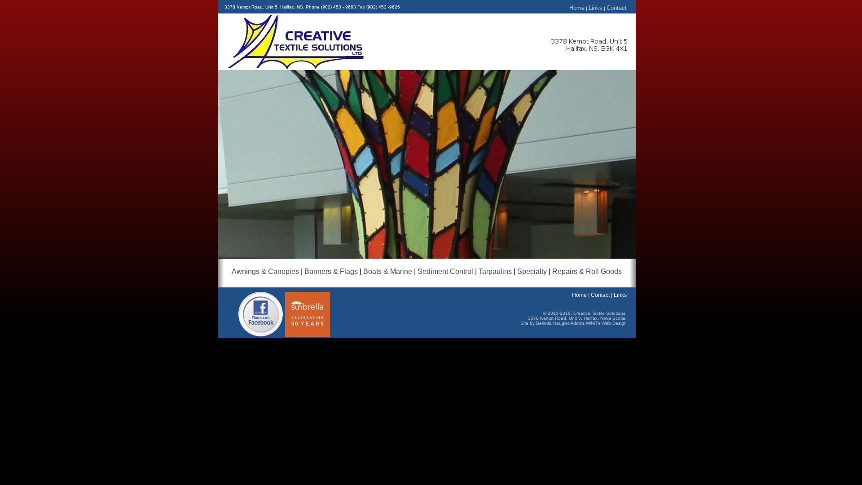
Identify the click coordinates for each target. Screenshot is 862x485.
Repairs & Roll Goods (587, 271)
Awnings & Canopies (265, 271)
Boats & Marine (387, 271)
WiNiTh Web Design (606, 323)
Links (596, 7)
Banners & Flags (331, 271)
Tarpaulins (495, 271)
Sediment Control (445, 271)
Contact (617, 7)
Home (577, 7)
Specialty (532, 271)
